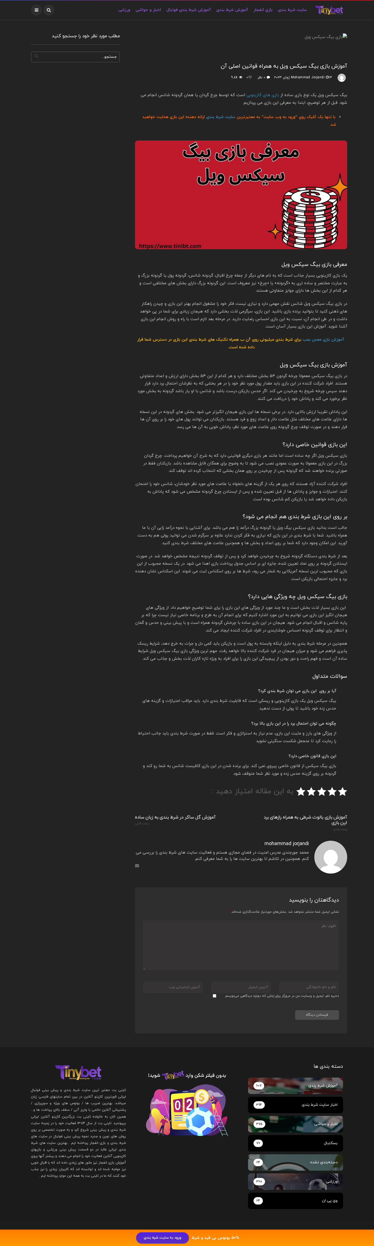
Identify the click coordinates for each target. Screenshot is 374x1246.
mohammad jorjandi (307, 77)
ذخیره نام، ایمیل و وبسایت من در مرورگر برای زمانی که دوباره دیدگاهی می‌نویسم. (282, 996)
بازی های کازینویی (262, 95)
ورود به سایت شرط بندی (162, 1237)
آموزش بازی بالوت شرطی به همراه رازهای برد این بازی (305, 823)
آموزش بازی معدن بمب (323, 340)
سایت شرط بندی (220, 117)
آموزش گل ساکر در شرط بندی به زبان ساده (175, 820)
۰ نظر (261, 77)
